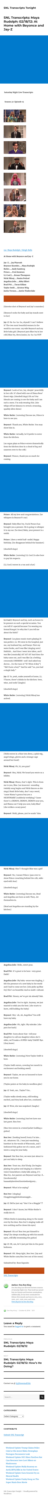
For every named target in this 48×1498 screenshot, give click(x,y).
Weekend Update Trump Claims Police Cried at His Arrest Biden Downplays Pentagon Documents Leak (23, 1451)
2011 (33, 1310)
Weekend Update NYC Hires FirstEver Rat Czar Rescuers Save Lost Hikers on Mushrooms (24, 1460)
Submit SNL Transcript (14, 1435)
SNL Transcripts (11, 1275)
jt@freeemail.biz (23, 1383)
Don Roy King (12, 1310)
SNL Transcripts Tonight (20, 7)
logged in (19, 1326)
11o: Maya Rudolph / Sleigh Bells (18, 250)
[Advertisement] (24, 59)
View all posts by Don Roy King (22, 1302)
